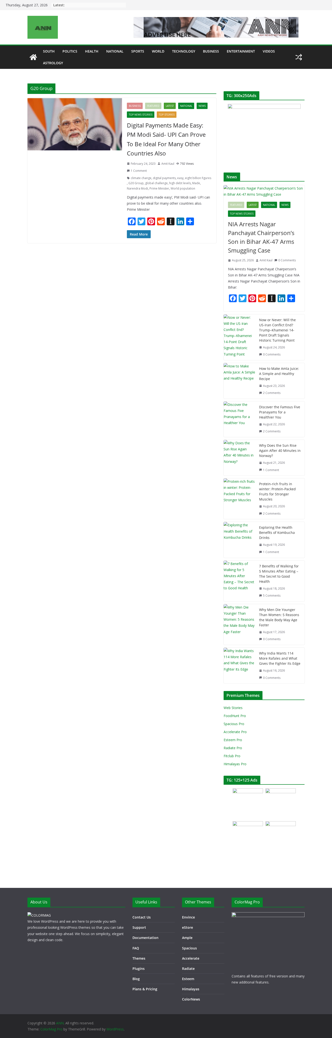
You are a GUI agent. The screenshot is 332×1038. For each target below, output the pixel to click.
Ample (187, 937)
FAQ (135, 948)
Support (139, 927)
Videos (269, 51)
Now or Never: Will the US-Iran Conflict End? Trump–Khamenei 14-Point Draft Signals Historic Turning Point (277, 330)
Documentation (145, 937)
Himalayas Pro (235, 764)
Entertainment (241, 51)
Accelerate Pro (235, 731)
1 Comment (139, 171)
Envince (188, 917)
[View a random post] (299, 57)
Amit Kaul (167, 164)
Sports (137, 51)
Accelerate (190, 958)
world (158, 51)
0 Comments (287, 260)
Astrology (53, 63)
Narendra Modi (137, 188)
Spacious (189, 948)
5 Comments (271, 595)
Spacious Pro (234, 723)
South (49, 51)
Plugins (138, 968)
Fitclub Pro (232, 756)
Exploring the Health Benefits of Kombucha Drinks (277, 532)
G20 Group (136, 183)
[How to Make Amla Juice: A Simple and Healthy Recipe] (239, 381)
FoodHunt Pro (235, 715)
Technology (183, 51)
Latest (170, 106)
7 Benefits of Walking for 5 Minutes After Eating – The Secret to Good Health (279, 574)
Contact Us (141, 917)
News (202, 106)
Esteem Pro (233, 740)
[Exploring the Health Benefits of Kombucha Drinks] (239, 539)
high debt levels (180, 183)
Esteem (188, 978)
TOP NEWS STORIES (140, 114)
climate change (141, 178)
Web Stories (233, 707)
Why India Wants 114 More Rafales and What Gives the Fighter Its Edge (279, 658)
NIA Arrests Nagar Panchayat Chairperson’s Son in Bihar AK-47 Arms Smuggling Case (261, 237)
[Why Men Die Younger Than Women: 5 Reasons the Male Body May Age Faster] (239, 624)
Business (211, 51)
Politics (69, 51)
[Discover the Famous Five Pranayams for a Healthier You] (239, 419)
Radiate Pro (233, 748)
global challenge (156, 183)
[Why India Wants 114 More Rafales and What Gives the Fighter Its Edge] (239, 665)
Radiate (188, 968)
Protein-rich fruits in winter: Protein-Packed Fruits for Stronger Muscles (277, 491)
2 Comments (271, 393)
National (114, 51)
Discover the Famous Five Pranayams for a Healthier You (279, 412)
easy (180, 178)
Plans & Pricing (144, 989)
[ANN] (33, 57)
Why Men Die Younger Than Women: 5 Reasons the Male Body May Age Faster (279, 617)
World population (183, 188)
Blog (136, 978)
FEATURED (153, 106)
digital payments (164, 178)
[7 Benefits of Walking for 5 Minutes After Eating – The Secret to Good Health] (239, 581)
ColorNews (191, 999)
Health (91, 51)
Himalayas (190, 989)
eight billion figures (198, 178)
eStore (187, 927)
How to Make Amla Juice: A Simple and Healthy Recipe (279, 373)
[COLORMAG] (39, 915)
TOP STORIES (167, 114)
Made (196, 183)
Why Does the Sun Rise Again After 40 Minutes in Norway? (280, 450)
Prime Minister (159, 188)
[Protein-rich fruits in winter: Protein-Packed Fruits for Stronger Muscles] (239, 498)
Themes (138, 958)
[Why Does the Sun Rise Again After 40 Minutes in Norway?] (239, 457)
